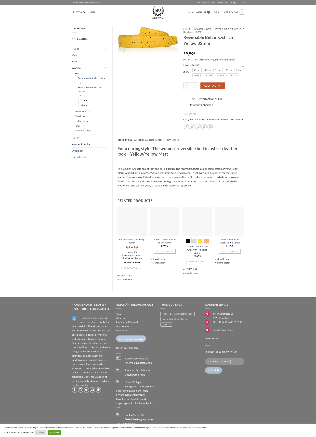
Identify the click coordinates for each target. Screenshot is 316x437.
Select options (132, 268)
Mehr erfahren (28, 432)
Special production (218, 2)
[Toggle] (105, 49)
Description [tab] (125, 140)
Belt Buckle (80, 111)
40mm (84, 105)
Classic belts (81, 116)
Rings (77, 125)
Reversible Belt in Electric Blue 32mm (230, 241)
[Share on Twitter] (192, 126)
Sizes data (202, 2)
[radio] (197, 70)
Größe (186, 72)
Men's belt (166, 324)
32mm (84, 100)
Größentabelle (191, 64)
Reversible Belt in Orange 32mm (132, 241)
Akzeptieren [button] (54, 432)
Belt (77, 73)
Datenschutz (122, 326)
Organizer (77, 150)
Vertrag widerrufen (131, 339)
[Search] (73, 12)
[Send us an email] (92, 390)
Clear (241, 66)
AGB (118, 313)
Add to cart (213, 85)
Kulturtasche (79, 156)
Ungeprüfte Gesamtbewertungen (132, 253)
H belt (164, 313)
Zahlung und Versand (127, 322)
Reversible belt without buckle (90, 89)
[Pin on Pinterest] (204, 126)
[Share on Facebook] (186, 126)
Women (80, 12)
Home (186, 29)
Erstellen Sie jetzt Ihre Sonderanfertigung (87, 2)
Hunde (75, 48)
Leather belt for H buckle (182, 313)
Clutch (75, 137)
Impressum (121, 330)
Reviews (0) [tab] (173, 140)
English (234, 2)
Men (92, 12)
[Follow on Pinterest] (98, 390)
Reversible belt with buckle (91, 78)
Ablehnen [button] (40, 432)
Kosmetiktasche (81, 144)
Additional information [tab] (149, 140)
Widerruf (121, 318)
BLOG (191, 12)
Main (75, 55)
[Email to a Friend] (198, 126)
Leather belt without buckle (174, 319)
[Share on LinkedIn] (210, 126)
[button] (216, 12)
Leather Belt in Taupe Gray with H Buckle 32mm (197, 249)
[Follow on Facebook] (74, 390)
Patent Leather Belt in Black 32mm (165, 241)
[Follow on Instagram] (80, 390)
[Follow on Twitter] (86, 390)
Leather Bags (81, 121)
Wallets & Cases (83, 130)
